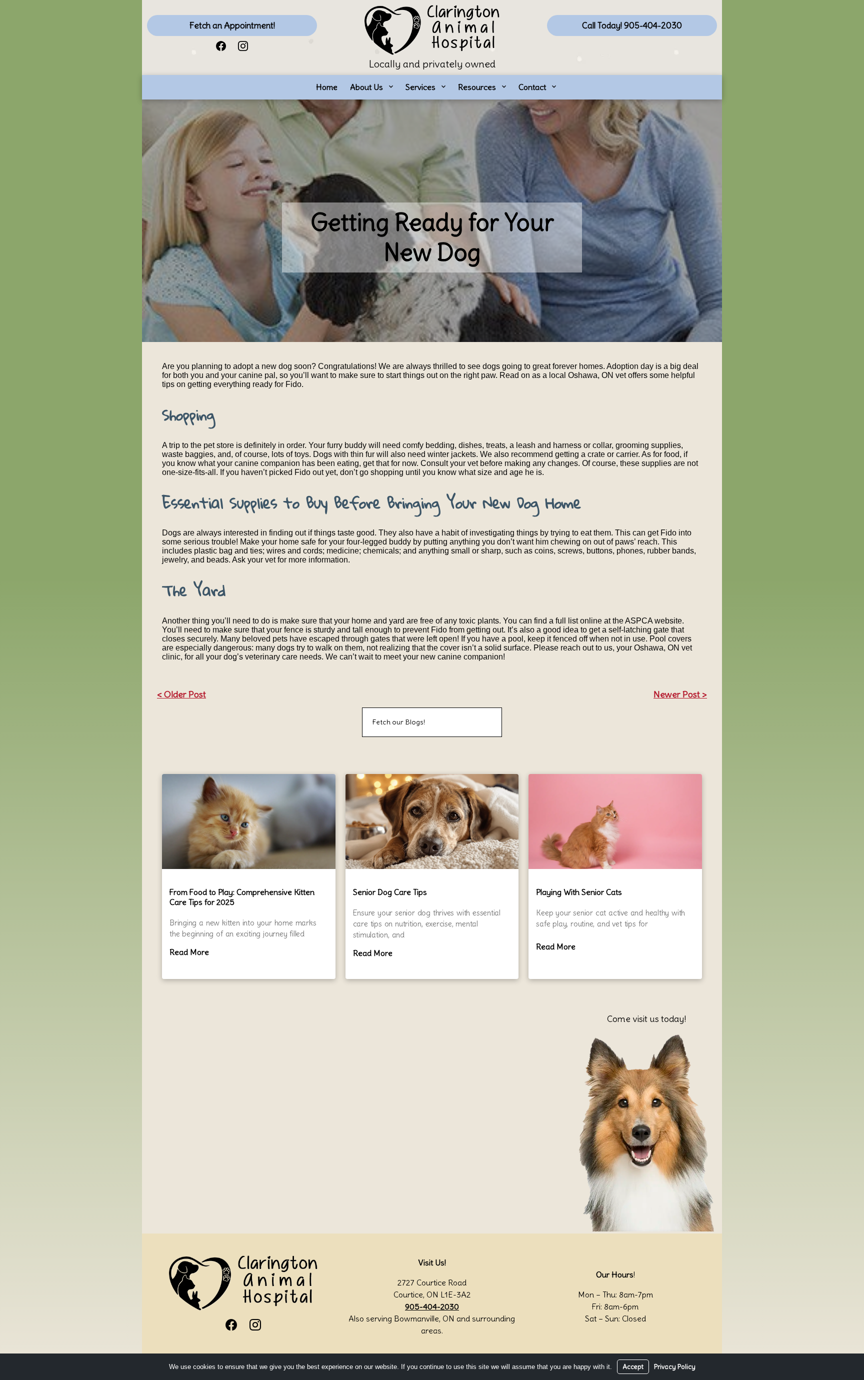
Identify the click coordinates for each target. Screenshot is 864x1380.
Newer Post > (680, 694)
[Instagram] (243, 45)
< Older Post (181, 694)
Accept (633, 1366)
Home (327, 87)
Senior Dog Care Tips (390, 892)
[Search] (482, 722)
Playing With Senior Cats (579, 892)
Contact (532, 87)
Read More (189, 952)
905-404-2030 (432, 1307)
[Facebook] (221, 45)
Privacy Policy (675, 1366)
